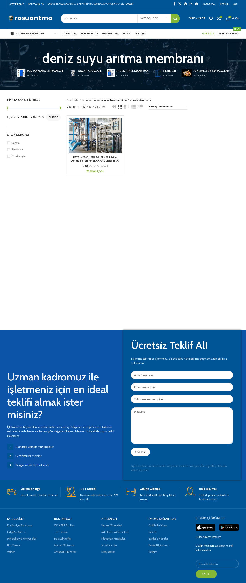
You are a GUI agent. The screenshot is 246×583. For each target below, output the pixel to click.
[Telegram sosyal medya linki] (196, 4)
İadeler (153, 532)
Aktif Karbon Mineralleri (114, 532)
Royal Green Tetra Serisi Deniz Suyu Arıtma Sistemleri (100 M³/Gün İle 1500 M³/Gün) (95, 160)
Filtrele (53, 117)
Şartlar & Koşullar (158, 538)
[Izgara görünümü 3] (120, 106)
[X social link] (179, 4)
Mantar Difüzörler (64, 545)
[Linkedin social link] (190, 4)
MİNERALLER (109, 518)
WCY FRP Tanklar (64, 525)
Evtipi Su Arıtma (16, 532)
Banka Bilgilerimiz (159, 545)
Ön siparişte (18, 156)
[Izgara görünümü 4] (126, 106)
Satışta (15, 142)
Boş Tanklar (14, 545)
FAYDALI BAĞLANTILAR (162, 518)
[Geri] (37, 58)
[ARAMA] (175, 18)
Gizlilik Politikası (158, 525)
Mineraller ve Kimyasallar (21, 538)
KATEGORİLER (15, 518)
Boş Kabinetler (62, 538)
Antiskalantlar (109, 545)
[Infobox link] (34, 492)
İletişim (153, 552)
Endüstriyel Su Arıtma (19, 525)
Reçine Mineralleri (111, 525)
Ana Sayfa (72, 100)
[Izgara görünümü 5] (133, 106)
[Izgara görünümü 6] (140, 106)
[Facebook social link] (174, 4)
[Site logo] (31, 18)
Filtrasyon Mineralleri (113, 538)
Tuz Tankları (61, 532)
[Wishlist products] (211, 18)
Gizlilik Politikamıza (207, 545)
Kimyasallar (108, 552)
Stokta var (17, 149)
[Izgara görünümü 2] (114, 106)
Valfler (11, 552)
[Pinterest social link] (185, 4)
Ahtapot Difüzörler (65, 552)
